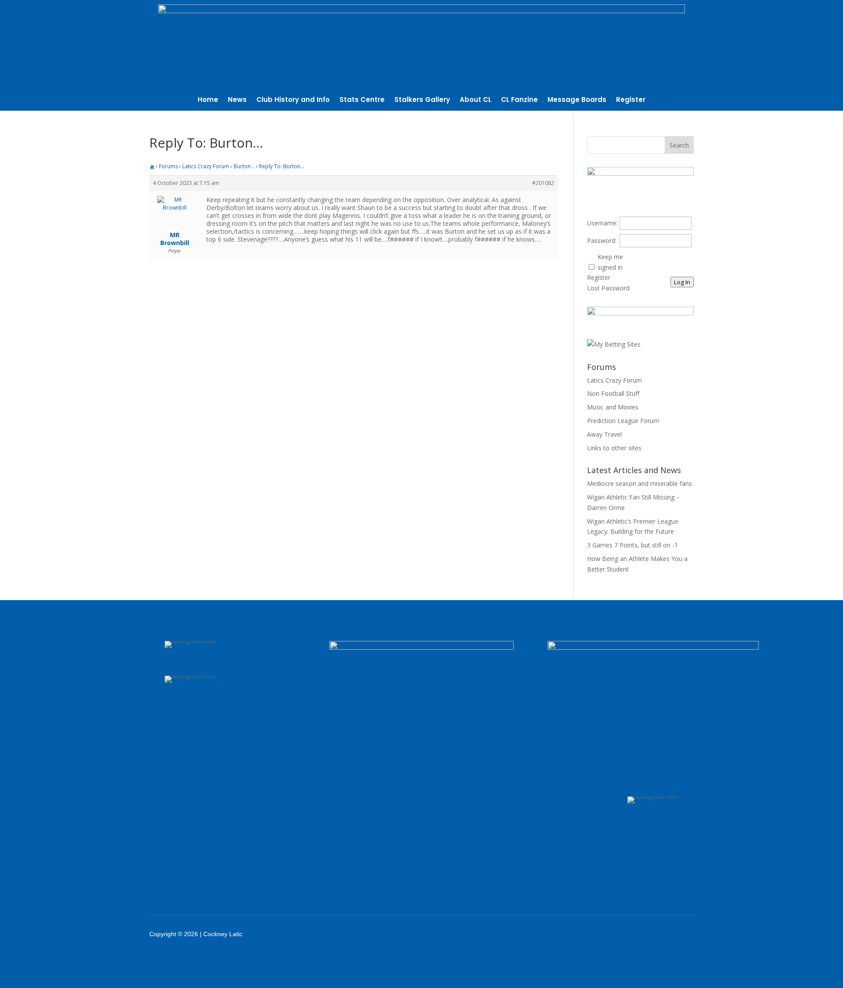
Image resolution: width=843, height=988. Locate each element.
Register (630, 100)
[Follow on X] (620, 934)
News (237, 100)
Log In (682, 282)
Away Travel (604, 434)
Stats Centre (362, 100)
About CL (475, 100)
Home (208, 100)
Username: (602, 223)
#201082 (543, 183)
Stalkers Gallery (422, 100)
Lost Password (608, 288)
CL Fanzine (519, 100)
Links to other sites (614, 448)
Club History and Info (293, 100)
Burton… (244, 166)
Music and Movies (612, 407)
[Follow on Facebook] (597, 934)
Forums (168, 166)
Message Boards (577, 100)
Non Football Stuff (613, 393)
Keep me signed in (610, 262)
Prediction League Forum (623, 420)
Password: (601, 240)
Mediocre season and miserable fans (639, 483)
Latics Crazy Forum (205, 166)
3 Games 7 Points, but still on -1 (632, 545)
